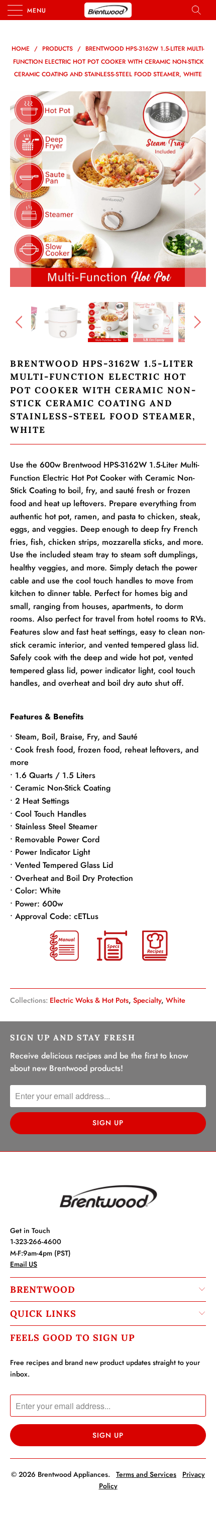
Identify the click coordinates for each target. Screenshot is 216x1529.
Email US (23, 1264)
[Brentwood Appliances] (108, 10)
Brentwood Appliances (73, 1474)
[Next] (195, 189)
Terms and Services (146, 1474)
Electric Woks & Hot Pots (89, 1000)
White (175, 1000)
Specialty (147, 1000)
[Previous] (20, 189)
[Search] (199, 10)
